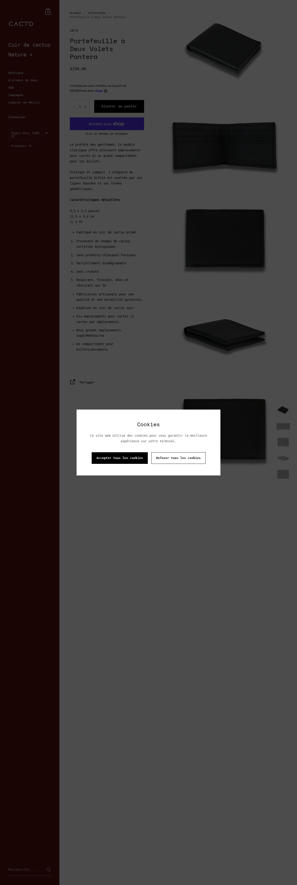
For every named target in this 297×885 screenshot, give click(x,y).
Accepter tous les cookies (120, 458)
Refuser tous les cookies (178, 458)
